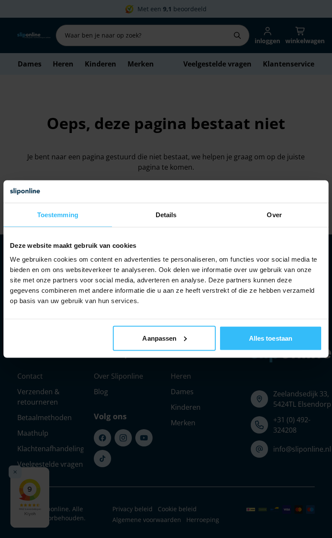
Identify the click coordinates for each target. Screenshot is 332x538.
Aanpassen (159, 338)
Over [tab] (274, 214)
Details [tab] (166, 214)
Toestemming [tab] (57, 214)
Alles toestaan (270, 338)
